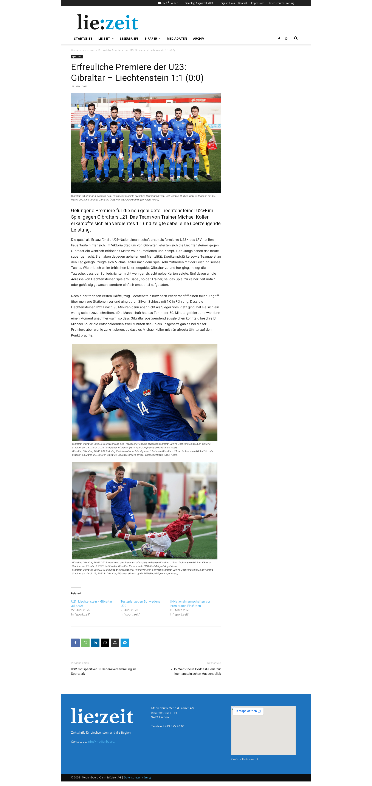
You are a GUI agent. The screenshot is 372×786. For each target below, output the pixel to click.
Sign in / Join (228, 3)
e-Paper (150, 38)
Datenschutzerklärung (281, 3)
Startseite (83, 38)
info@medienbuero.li (102, 741)
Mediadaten (177, 38)
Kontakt (242, 3)
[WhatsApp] (85, 643)
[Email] (105, 643)
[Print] (115, 643)
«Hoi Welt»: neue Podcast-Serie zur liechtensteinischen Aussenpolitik (196, 671)
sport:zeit (88, 50)
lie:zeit (104, 38)
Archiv (198, 38)
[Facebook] (279, 38)
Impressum (257, 3)
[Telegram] (125, 643)
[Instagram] (286, 38)
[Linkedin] (95, 643)
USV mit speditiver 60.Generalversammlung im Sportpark (103, 671)
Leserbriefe (129, 38)
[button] (296, 39)
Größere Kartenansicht (244, 759)
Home (75, 50)
